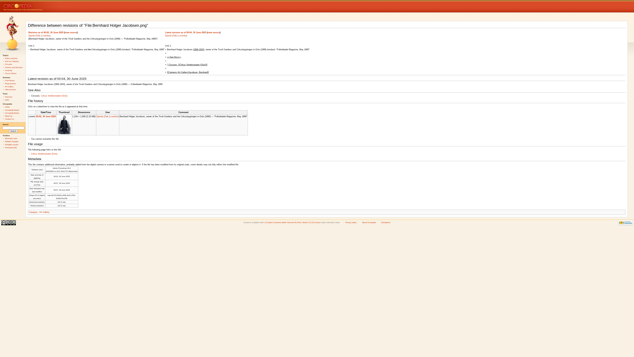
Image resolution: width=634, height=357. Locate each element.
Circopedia (34, 6)
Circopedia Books (12, 113)
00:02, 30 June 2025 (46, 116)
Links (7, 100)
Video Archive (10, 90)
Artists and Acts (11, 58)
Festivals (8, 70)
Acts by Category (12, 61)
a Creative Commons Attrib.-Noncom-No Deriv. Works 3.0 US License (292, 222)
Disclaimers (386, 222)
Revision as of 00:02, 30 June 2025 (45, 32)
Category (33, 212)
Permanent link (11, 148)
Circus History (11, 73)
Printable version (11, 145)
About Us (8, 116)
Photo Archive (10, 84)
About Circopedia (369, 222)
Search (6, 124)
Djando (31, 36)
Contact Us (9, 119)
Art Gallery (44, 212)
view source (71, 32)
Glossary (8, 97)
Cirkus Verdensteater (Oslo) (54, 96)
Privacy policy (351, 222)
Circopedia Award (12, 110)
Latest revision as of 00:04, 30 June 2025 (185, 32)
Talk (38, 36)
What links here (11, 138)
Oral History (10, 80)
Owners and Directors (14, 67)
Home (7, 107)
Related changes (11, 141)
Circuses (8, 64)
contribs (46, 36)
